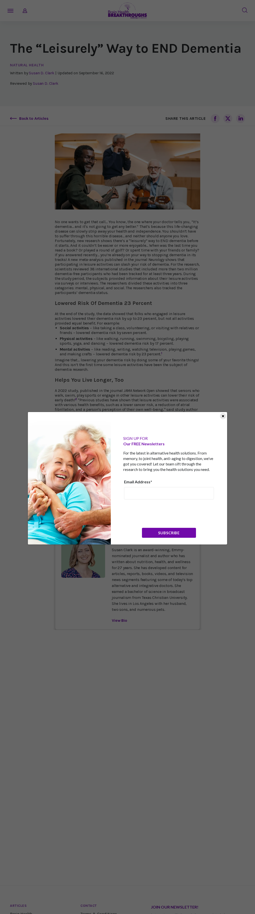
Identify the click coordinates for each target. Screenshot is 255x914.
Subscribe (169, 533)
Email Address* (138, 481)
